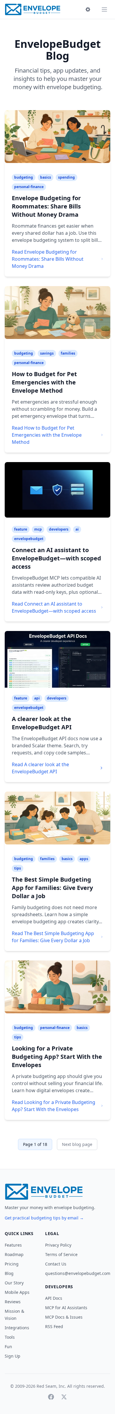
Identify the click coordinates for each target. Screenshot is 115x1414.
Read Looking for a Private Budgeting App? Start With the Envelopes (53, 1106)
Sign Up (12, 1356)
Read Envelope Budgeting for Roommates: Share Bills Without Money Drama (47, 259)
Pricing (12, 1264)
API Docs (53, 1298)
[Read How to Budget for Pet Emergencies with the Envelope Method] (57, 314)
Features (13, 1245)
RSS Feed (54, 1326)
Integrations (17, 1327)
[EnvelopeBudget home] (32, 9)
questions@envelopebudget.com (77, 1273)
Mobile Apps (17, 1292)
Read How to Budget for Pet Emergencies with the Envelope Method (47, 435)
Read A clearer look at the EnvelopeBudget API (40, 768)
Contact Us (55, 1264)
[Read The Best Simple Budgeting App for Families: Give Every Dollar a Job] (57, 820)
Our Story (14, 1283)
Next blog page (77, 1144)
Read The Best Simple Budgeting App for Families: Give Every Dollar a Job (53, 937)
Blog (9, 1273)
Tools (10, 1337)
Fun (8, 1346)
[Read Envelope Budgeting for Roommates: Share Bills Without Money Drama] (57, 138)
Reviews (13, 1301)
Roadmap (14, 1254)
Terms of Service (61, 1254)
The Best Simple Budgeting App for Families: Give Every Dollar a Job (52, 887)
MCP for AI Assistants (66, 1307)
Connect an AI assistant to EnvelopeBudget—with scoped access (56, 558)
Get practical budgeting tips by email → (44, 1218)
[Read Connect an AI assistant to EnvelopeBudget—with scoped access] (57, 490)
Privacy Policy (58, 1245)
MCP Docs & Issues (64, 1317)
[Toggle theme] (88, 9)
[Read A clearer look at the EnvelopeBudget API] (57, 659)
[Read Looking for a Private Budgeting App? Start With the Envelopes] (57, 988)
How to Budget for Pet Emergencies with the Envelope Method (44, 382)
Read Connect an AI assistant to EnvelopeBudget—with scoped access (54, 607)
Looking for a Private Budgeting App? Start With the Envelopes (57, 1056)
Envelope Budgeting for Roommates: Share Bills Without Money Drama (46, 206)
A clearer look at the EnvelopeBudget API (42, 723)
